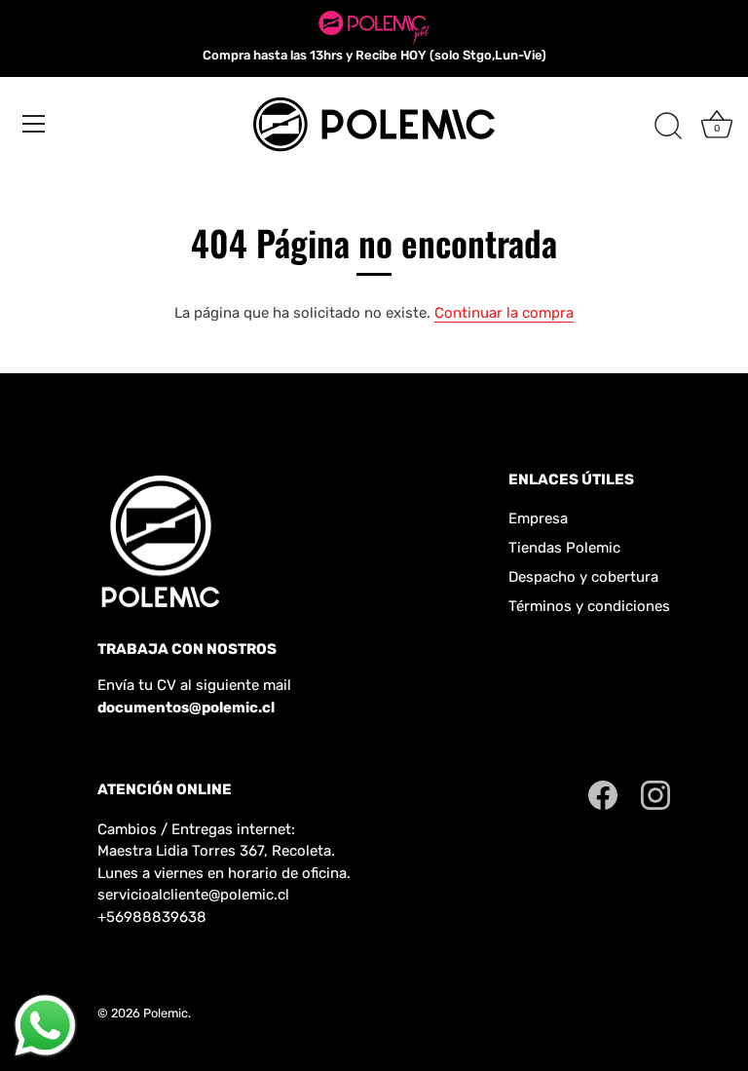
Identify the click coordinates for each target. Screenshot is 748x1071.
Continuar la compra (504, 313)
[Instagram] (655, 794)
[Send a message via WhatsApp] (45, 1025)
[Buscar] (668, 126)
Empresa (538, 518)
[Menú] (34, 123)
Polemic (165, 1013)
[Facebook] (602, 794)
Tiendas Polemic (564, 547)
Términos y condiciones (589, 606)
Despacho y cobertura (583, 577)
